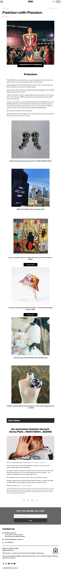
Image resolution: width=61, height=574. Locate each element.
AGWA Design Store (12, 568)
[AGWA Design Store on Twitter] (9, 563)
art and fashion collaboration (38, 462)
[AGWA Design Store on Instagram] (6, 563)
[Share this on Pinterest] (32, 500)
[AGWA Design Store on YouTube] (14, 563)
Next (56, 8)
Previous (51, 8)
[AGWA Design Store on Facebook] (3, 563)
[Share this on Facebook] (28, 500)
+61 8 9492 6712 (9, 542)
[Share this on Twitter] (24, 500)
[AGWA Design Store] (30, 1)
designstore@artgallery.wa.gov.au (14, 539)
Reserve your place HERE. (24, 485)
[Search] (53, 1)
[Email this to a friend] (36, 500)
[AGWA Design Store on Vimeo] (12, 563)
